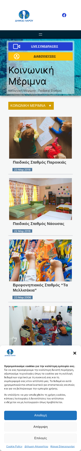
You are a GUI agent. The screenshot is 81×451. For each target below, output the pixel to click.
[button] (75, 353)
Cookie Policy (14, 446)
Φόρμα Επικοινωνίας (62, 446)
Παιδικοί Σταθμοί (50, 90)
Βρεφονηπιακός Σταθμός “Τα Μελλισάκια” (40, 287)
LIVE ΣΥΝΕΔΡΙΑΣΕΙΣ (44, 46)
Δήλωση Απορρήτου (36, 446)
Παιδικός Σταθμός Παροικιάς (39, 162)
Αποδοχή (40, 415)
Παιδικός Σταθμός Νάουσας (38, 223)
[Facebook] (64, 15)
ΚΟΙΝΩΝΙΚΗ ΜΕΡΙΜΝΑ (27, 105)
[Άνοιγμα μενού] (40, 34)
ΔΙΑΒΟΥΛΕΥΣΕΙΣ (45, 56)
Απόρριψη (40, 426)
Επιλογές (40, 438)
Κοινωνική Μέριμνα (22, 90)
